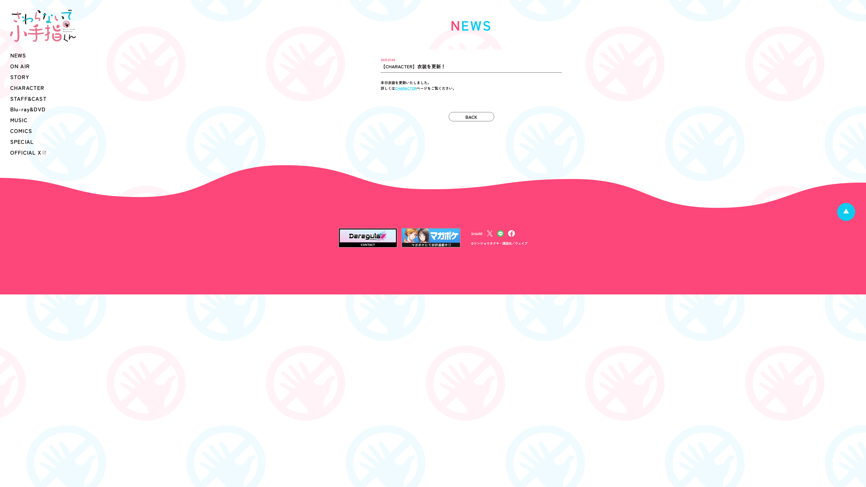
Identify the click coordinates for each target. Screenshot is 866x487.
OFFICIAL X (25, 152)
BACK (471, 116)
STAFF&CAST (28, 98)
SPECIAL (22, 141)
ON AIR (20, 66)
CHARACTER (406, 88)
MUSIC (19, 120)
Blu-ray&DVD (28, 109)
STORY (19, 77)
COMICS (21, 131)
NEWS (18, 55)
